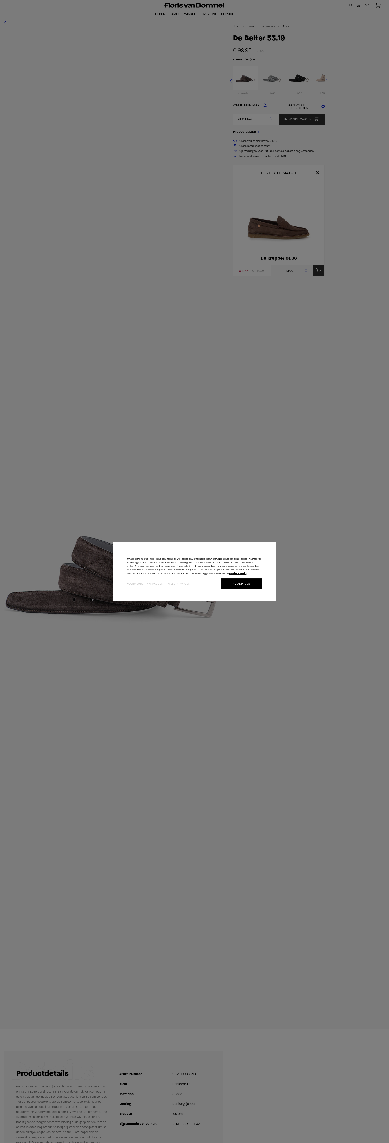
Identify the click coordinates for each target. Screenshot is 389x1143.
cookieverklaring (238, 573)
